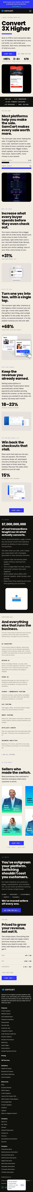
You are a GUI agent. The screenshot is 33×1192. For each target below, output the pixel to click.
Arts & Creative (5, 1077)
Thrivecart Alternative (8, 1169)
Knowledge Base (6, 1102)
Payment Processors (7, 1039)
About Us (4, 1121)
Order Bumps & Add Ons (8, 1034)
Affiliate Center (6, 1013)
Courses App (5, 1025)
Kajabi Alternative (6, 1160)
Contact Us (4, 1133)
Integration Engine (7, 1031)
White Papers (5, 1090)
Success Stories (6, 1087)
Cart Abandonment (7, 1016)
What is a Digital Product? (9, 1113)
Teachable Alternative (8, 1166)
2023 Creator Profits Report (9, 1099)
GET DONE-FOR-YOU (24, 54)
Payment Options (6, 1036)
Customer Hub (5, 1028)
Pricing (3, 1055)
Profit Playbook (6, 1093)
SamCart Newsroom (7, 1130)
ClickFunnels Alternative (8, 1157)
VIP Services (5, 1060)
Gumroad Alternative (7, 1155)
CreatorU (4, 1107)
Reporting (4, 1042)
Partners (4, 1136)
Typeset (3, 1110)
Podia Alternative (6, 1149)
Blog (2, 1084)
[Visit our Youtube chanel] (6, 1187)
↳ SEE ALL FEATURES (8, 754)
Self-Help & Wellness (7, 1074)
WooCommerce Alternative (9, 1152)
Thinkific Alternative (7, 1172)
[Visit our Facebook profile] (2, 1187)
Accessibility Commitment (9, 1139)
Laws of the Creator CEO (8, 1096)
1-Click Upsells (5, 1011)
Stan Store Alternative (8, 1163)
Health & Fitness (6, 1068)
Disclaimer (4, 1183)
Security (3, 1141)
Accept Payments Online (8, 1051)
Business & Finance (7, 1071)
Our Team (4, 1124)
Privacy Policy (4, 1180)
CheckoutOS (5, 1022)
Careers (3, 1127)
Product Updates (6, 1105)
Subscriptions (5, 1048)
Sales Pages (5, 1045)
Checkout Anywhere (7, 1019)
